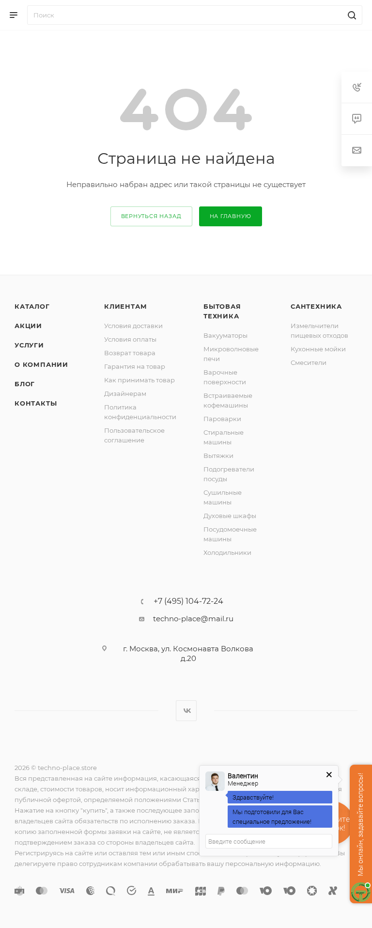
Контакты (36, 403)
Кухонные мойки (318, 349)
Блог (25, 384)
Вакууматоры (225, 335)
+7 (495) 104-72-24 (188, 601)
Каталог (32, 306)
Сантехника (316, 306)
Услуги (29, 345)
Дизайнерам (125, 393)
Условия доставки (133, 326)
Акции (28, 326)
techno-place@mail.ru (193, 618)
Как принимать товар (139, 380)
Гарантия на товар (134, 366)
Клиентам (125, 306)
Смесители (308, 362)
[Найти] (350, 15)
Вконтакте (186, 710)
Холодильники (227, 552)
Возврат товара (129, 353)
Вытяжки (218, 455)
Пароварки (222, 419)
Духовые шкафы (229, 515)
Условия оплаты (130, 339)
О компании (41, 364)
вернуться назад (151, 216)
